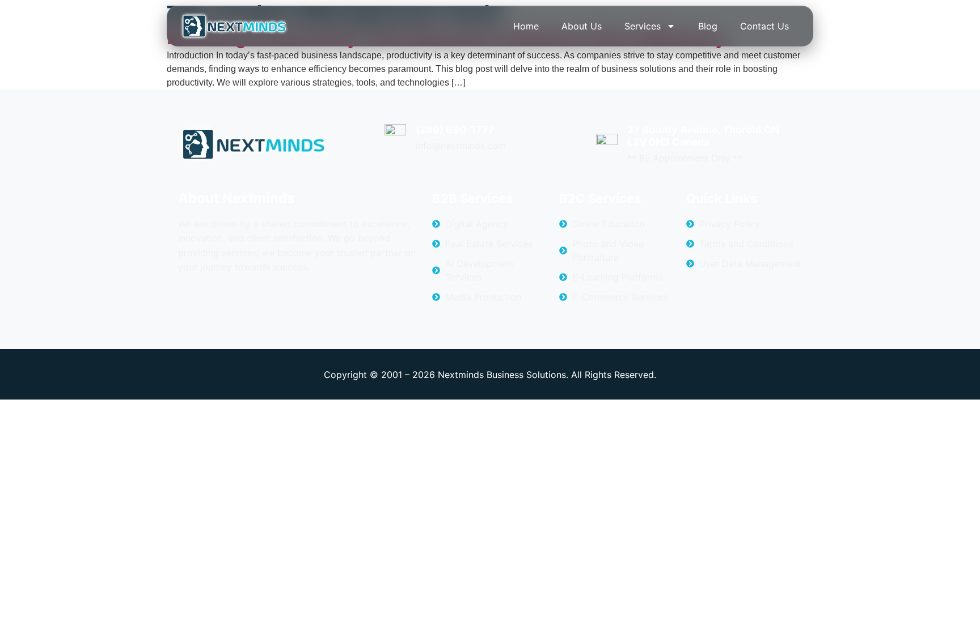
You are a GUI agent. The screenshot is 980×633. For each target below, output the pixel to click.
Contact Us (764, 26)
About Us (581, 26)
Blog (707, 26)
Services (642, 26)
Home (526, 26)
